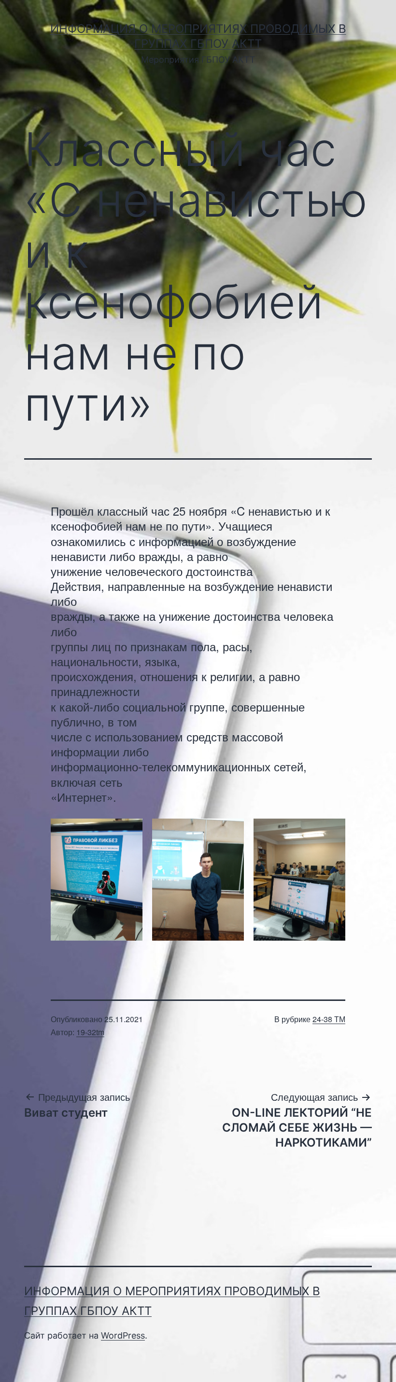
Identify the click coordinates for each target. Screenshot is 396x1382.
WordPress (123, 1335)
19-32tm (90, 1032)
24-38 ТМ (328, 1019)
